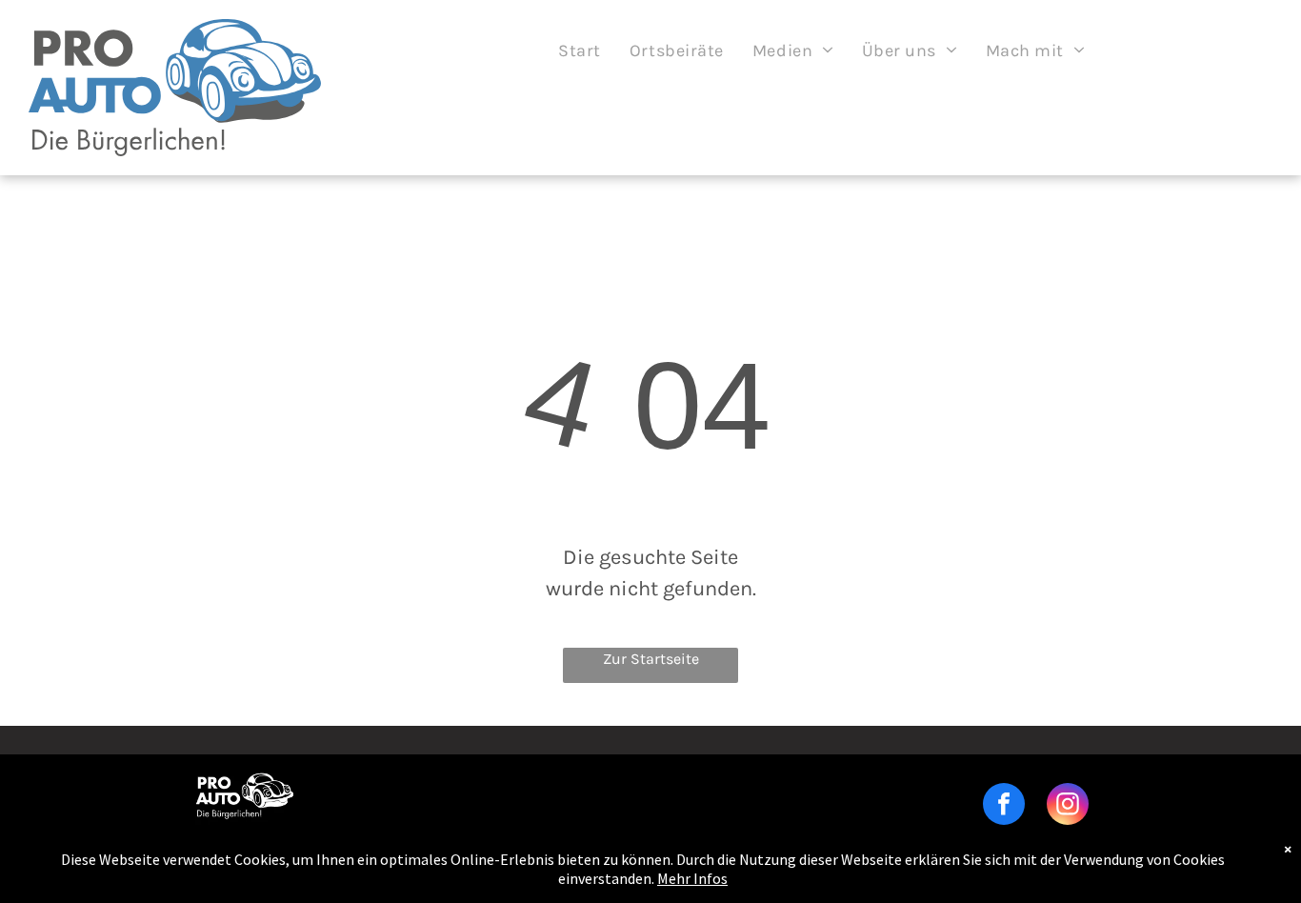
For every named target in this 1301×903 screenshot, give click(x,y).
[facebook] (1004, 806)
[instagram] (1068, 806)
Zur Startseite (651, 659)
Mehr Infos (692, 878)
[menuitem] (579, 50)
